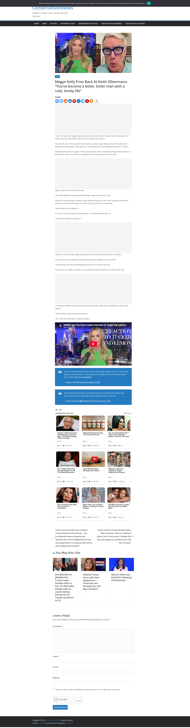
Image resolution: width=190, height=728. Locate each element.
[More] (91, 101)
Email (56, 667)
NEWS (44, 23)
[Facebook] (57, 101)
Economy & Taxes (67, 23)
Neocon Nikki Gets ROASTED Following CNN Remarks (121, 577)
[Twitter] (61, 101)
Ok (149, 3)
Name (56, 656)
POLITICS (53, 23)
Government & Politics (88, 23)
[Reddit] (66, 101)
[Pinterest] (74, 101)
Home (36, 23)
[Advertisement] (93, 119)
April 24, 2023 (94, 382)
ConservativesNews (52, 8)
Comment (57, 626)
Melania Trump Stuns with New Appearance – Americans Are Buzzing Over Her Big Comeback (92, 581)
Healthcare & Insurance (111, 23)
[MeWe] (78, 101)
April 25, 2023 (105, 401)
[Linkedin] (70, 101)
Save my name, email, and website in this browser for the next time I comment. (88, 689)
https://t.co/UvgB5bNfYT (83, 377)
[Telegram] (83, 101)
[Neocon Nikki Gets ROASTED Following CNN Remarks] (121, 559)
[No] (187, 3)
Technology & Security (135, 23)
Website (56, 678)
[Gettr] (87, 101)
